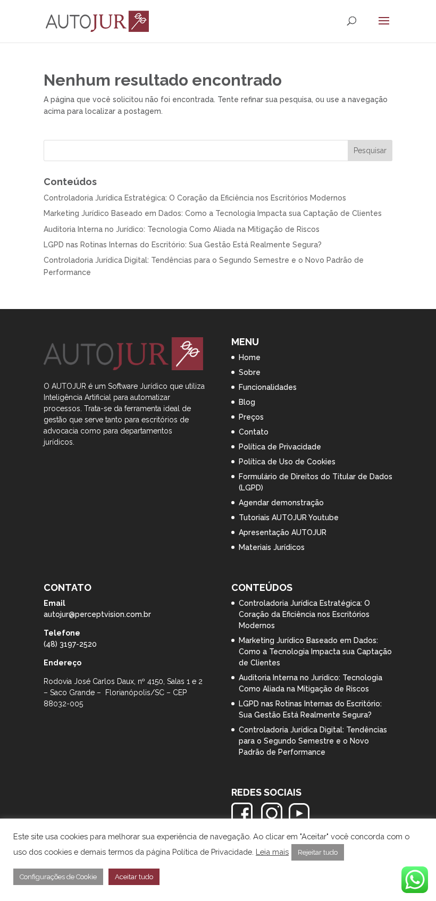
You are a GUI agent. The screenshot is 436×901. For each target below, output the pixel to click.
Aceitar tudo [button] (134, 877)
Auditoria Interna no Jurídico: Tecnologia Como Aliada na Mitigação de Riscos (182, 229)
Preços (251, 417)
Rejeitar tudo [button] (318, 852)
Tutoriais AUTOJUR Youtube (289, 517)
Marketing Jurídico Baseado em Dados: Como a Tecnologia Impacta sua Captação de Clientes (213, 213)
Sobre (250, 372)
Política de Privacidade (280, 447)
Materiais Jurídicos (272, 547)
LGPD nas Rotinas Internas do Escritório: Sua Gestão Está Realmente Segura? (183, 244)
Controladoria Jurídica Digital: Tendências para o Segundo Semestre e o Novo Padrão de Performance (313, 740)
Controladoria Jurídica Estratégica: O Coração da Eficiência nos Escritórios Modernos (195, 198)
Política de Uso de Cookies (287, 461)
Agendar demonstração (281, 502)
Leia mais (272, 851)
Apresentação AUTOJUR (282, 532)
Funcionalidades (268, 387)
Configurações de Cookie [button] (58, 877)
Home (250, 357)
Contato (254, 432)
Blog (247, 402)
